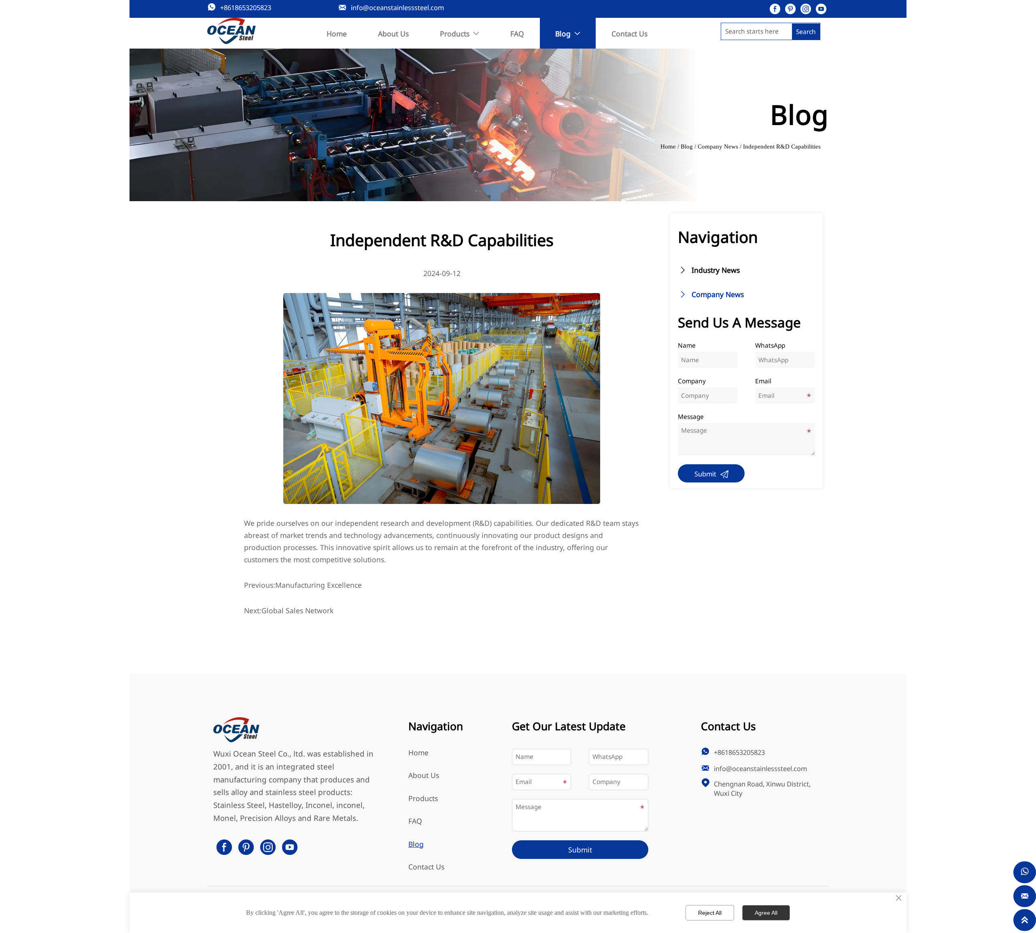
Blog (687, 146)
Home (668, 146)
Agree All (766, 913)
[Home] (231, 31)
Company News (718, 146)
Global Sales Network (297, 610)
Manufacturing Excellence (318, 585)
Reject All (710, 913)
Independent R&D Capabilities (782, 146)
